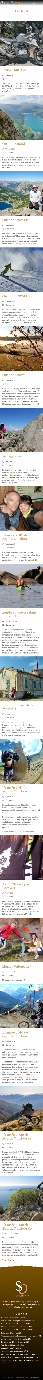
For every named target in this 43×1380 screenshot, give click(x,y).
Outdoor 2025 (13, 144)
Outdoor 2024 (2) (16, 220)
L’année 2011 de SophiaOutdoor (14, 789)
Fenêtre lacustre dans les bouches (19, 614)
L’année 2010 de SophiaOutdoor (15, 1034)
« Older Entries (7, 1260)
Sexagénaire (12, 456)
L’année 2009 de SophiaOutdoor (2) (17, 1136)
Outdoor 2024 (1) (16, 296)
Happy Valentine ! (16, 966)
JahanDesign (34, 1377)
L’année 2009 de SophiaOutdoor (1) (17, 1226)
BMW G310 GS (14, 70)
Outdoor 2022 (13, 375)
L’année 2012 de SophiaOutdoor (15, 537)
